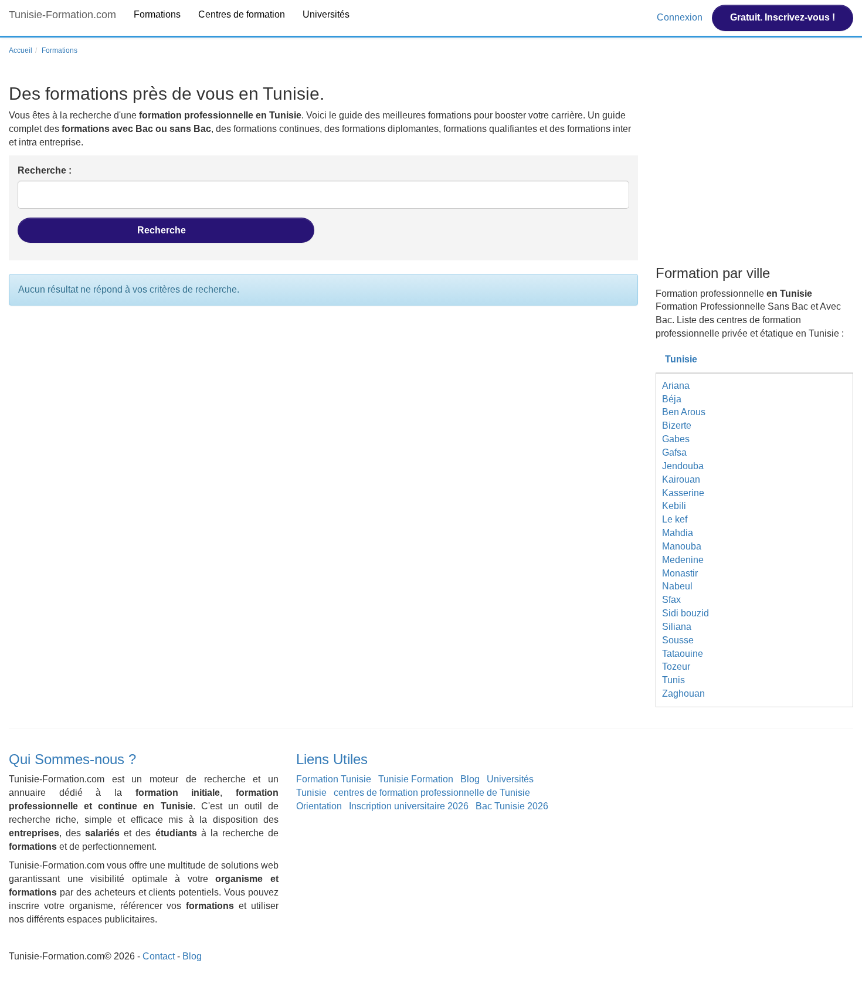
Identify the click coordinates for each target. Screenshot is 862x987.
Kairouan (681, 479)
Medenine (683, 560)
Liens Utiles (332, 759)
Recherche (162, 230)
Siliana (676, 627)
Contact (158, 956)
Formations (157, 14)
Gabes (676, 439)
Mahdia (677, 533)
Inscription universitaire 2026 (409, 806)
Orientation (319, 806)
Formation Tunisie (333, 779)
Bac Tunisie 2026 (512, 806)
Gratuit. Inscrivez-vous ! (782, 17)
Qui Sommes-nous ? (72, 759)
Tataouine (682, 654)
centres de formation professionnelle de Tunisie (432, 793)
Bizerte (676, 425)
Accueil (20, 50)
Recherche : (45, 170)
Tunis (673, 680)
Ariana (676, 386)
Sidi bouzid (685, 613)
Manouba (681, 546)
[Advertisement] (755, 172)
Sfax (671, 600)
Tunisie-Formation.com (62, 15)
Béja (671, 399)
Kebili (674, 506)
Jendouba (683, 466)
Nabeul (677, 586)
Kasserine (683, 493)
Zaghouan (683, 693)
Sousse (678, 640)
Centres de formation (241, 14)
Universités (326, 14)
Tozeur (676, 666)
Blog (470, 779)
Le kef (674, 519)
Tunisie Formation (415, 779)
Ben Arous (683, 412)
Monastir (680, 573)
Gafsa (674, 452)
